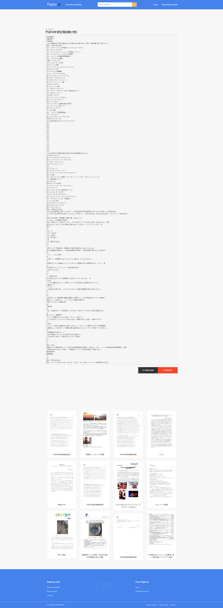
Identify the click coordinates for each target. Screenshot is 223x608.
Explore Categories (53, 587)
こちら (161, 454)
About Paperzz (52, 591)
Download (149, 370)
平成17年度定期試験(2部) (95, 505)
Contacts (50, 595)
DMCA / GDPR (163, 605)
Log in (137, 587)
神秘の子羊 (62, 505)
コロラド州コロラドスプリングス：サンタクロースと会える (128, 506)
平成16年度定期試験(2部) (61, 454)
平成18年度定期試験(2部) (128, 557)
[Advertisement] (111, 19)
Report (168, 370)
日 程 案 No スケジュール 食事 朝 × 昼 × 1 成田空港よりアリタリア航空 (161, 556)
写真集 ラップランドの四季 (95, 454)
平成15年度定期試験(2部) (128, 454)
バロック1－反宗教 (161, 505)
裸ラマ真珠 (62, 555)
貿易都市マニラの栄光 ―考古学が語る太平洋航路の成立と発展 (95, 556)
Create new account (142, 591)
